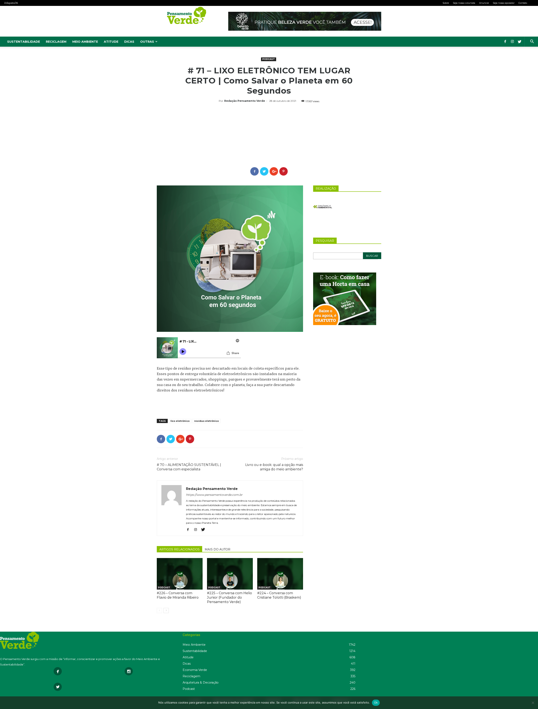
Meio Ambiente (85, 42)
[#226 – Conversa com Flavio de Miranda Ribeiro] (180, 574)
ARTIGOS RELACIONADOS (179, 549)
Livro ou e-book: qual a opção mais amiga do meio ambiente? (274, 467)
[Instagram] (512, 42)
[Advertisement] (269, 135)
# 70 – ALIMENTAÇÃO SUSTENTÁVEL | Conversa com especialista (189, 467)
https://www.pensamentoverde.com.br (214, 495)
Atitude (111, 42)
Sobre (446, 2)
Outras (147, 42)
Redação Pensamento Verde (244, 100)
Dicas (129, 42)
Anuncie (484, 2)
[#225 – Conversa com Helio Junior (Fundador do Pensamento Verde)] (230, 574)
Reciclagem (56, 42)
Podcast (268, 59)
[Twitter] (519, 42)
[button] (532, 42)
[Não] (533, 703)
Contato (522, 2)
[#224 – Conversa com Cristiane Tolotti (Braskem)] (280, 574)
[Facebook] (505, 42)
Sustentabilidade (23, 42)
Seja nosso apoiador (503, 2)
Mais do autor (217, 549)
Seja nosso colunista (464, 2)
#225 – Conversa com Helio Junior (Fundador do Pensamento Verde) (229, 597)
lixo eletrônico (180, 420)
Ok (376, 702)
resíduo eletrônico (206, 420)
